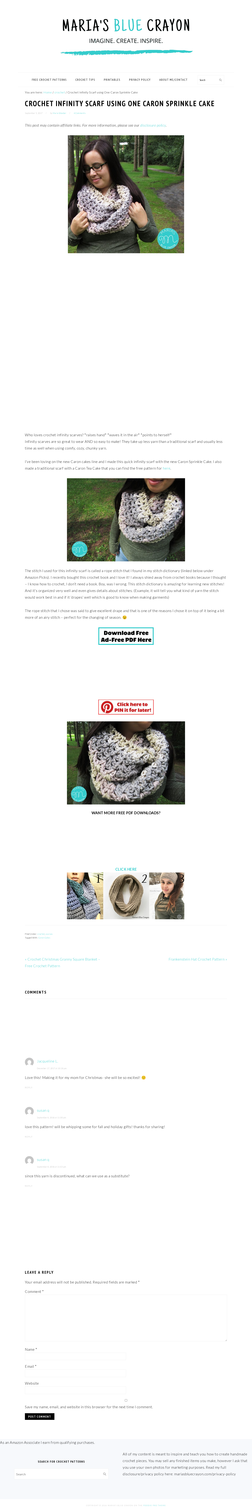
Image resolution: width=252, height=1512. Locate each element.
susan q (43, 1110)
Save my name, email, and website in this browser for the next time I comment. (89, 1407)
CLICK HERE (126, 869)
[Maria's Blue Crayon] (126, 68)
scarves (49, 934)
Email (31, 1366)
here (166, 468)
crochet (41, 934)
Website (32, 1383)
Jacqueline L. (47, 1061)
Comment (34, 1291)
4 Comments (80, 113)
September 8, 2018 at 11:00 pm (51, 1117)
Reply (29, 1087)
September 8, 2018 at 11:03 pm (51, 1167)
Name (31, 1349)
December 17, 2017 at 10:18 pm (52, 1068)
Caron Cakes (44, 937)
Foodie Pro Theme (154, 1505)
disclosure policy (153, 125)
